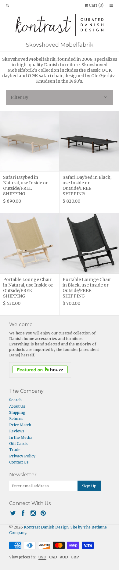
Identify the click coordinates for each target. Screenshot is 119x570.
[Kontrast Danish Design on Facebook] (23, 513)
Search (15, 400)
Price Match (20, 425)
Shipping (17, 412)
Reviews (16, 431)
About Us (17, 406)
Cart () (95, 5)
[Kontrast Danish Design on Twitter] (13, 513)
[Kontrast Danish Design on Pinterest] (43, 513)
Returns (16, 418)
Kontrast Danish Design (46, 527)
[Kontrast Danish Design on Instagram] (33, 513)
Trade (14, 449)
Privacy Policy (22, 456)
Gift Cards (18, 443)
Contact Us (19, 462)
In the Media (20, 437)
